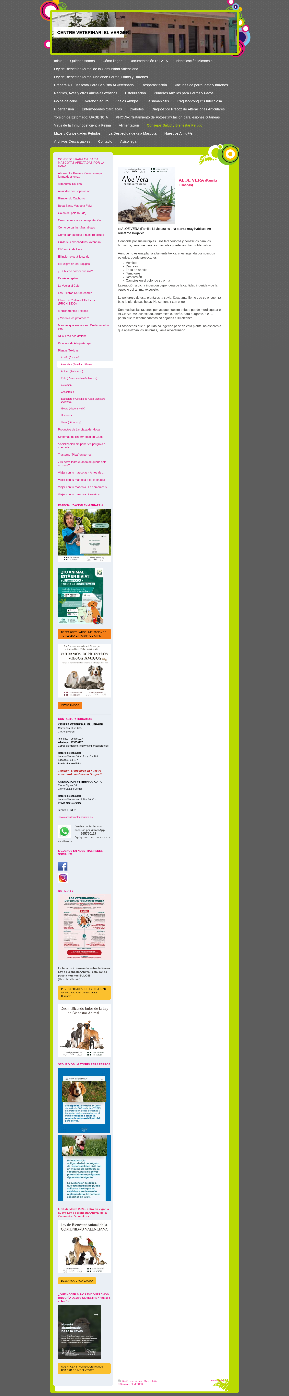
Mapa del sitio (150, 1381)
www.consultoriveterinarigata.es (76, 817)
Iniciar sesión (217, 1380)
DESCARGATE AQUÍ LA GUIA (77, 1280)
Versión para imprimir (132, 1381)
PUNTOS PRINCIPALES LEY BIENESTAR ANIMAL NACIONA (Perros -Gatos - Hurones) (83, 993)
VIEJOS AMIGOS (70, 705)
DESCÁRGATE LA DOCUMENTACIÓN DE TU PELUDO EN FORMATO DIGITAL (83, 634)
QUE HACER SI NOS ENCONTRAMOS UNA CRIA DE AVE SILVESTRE (82, 1368)
